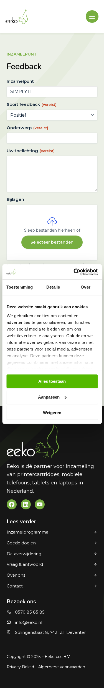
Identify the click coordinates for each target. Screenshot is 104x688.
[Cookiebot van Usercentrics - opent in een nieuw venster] (74, 272)
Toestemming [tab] (19, 287)
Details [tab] (53, 287)
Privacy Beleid (20, 666)
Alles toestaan (52, 381)
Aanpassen (49, 397)
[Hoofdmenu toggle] (92, 16)
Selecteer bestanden (52, 242)
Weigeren (52, 412)
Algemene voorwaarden (61, 666)
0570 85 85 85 (30, 612)
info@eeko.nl (28, 622)
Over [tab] (85, 287)
